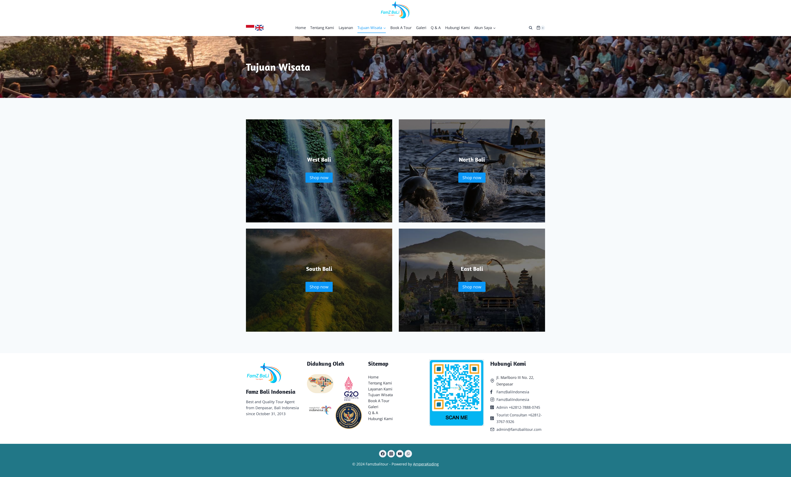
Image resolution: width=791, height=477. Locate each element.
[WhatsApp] (408, 453)
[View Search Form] (530, 28)
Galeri (421, 27)
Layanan (346, 27)
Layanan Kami (380, 389)
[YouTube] (400, 453)
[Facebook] (382, 453)
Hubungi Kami (457, 27)
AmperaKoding (426, 464)
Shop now (319, 177)
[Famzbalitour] (395, 10)
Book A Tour (401, 27)
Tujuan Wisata (380, 394)
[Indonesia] (250, 28)
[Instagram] (391, 453)
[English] (259, 28)
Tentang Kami (322, 27)
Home (300, 27)
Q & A (436, 27)
